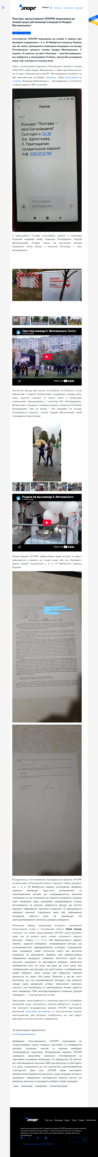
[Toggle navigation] (3, 7)
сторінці (16, 80)
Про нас (58, 8)
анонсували (71, 77)
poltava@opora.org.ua (26, 1034)
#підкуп (16, 1086)
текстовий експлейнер (38, 1011)
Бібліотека (91, 1120)
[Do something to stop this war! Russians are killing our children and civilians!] (93, 20)
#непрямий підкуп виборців (58, 1086)
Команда (59, 1120)
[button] (79, 256)
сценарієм (50, 77)
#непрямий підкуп (41, 1086)
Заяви (81, 1120)
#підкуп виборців (27, 1086)
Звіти (74, 1120)
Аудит (67, 1120)
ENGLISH (79, 8)
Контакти (69, 8)
